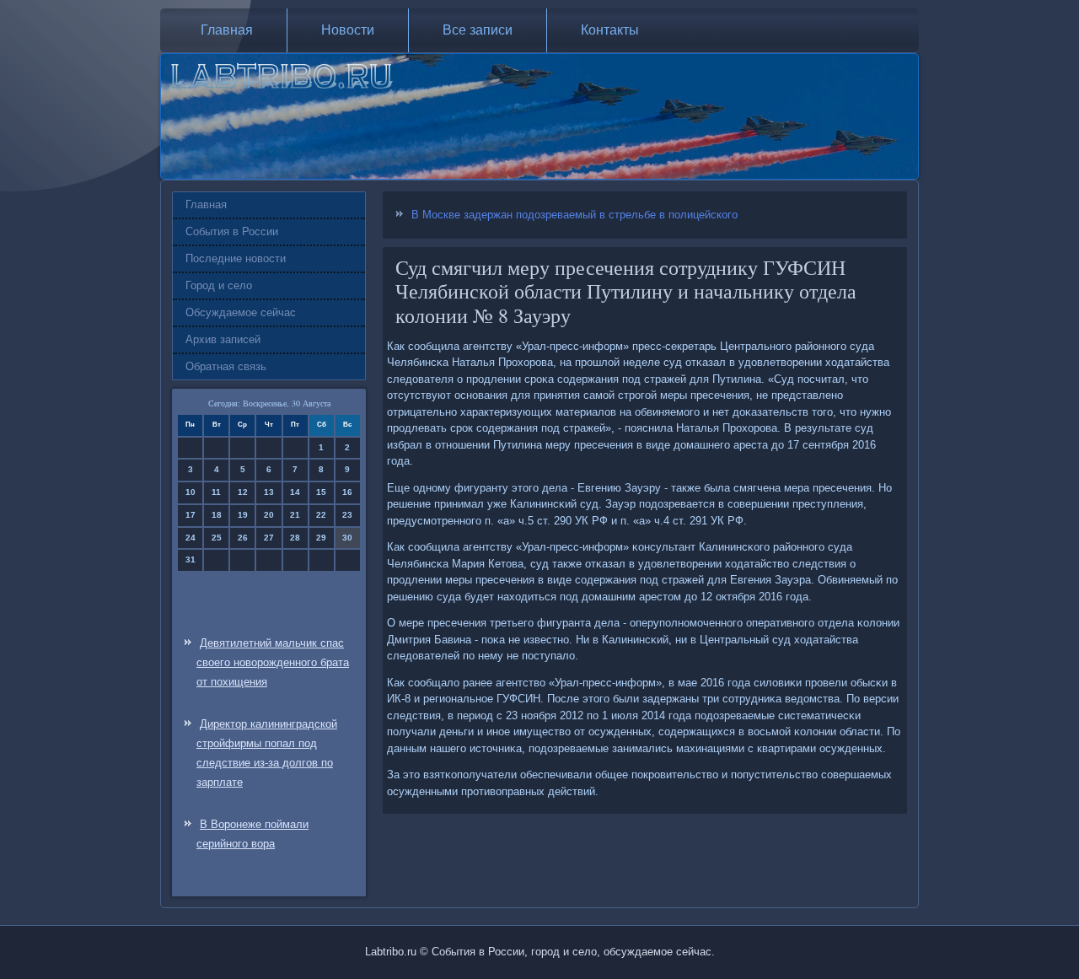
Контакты (610, 30)
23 (347, 514)
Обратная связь (225, 366)
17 (190, 514)
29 (321, 537)
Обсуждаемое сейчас (240, 312)
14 (295, 492)
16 (347, 492)
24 (190, 537)
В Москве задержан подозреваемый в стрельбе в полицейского (574, 214)
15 (321, 492)
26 (243, 537)
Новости (347, 30)
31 (190, 559)
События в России (231, 231)
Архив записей (222, 339)
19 (243, 514)
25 (217, 537)
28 (295, 537)
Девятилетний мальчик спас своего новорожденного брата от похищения (272, 662)
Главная (227, 30)
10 (190, 492)
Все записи (478, 30)
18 (217, 514)
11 (216, 492)
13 (269, 492)
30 (347, 537)
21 (295, 514)
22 (321, 514)
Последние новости (235, 258)
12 (243, 492)
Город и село (218, 285)
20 (269, 514)
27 (269, 537)
